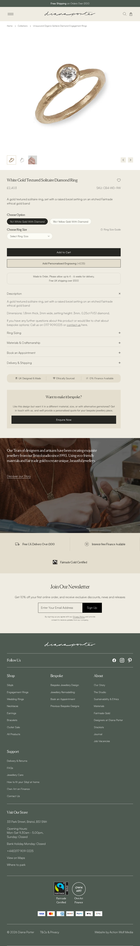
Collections (23, 26)
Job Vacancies (102, 741)
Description (14, 293)
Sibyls (10, 685)
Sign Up (92, 607)
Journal (98, 734)
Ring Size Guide (112, 229)
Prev (123, 160)
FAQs (10, 767)
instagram (122, 660)
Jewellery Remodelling (62, 692)
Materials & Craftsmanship (23, 343)
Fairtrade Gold (102, 713)
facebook (114, 660)
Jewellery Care (15, 774)
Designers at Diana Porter (108, 720)
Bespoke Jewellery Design (64, 685)
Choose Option (16, 215)
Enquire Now (63, 419)
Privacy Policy (79, 616)
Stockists (99, 727)
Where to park (16, 865)
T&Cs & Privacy (49, 932)
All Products (13, 734)
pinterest (130, 660)
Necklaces (12, 706)
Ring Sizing (14, 333)
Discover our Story (19, 476)
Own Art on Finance (18, 788)
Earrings (11, 713)
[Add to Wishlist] (119, 180)
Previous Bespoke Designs (64, 706)
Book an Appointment (21, 353)
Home (9, 26)
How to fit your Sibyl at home (23, 781)
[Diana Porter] (70, 14)
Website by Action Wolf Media (114, 932)
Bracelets (12, 720)
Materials (99, 706)
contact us (74, 325)
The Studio (100, 692)
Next (130, 160)
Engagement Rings (17, 692)
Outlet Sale (13, 727)
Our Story (99, 685)
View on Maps (16, 858)
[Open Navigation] (10, 14)
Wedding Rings (15, 699)
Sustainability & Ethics (106, 699)
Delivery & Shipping (19, 363)
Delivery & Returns (17, 760)
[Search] (124, 14)
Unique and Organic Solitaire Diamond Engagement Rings (60, 26)
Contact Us (13, 796)
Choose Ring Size (17, 229)
